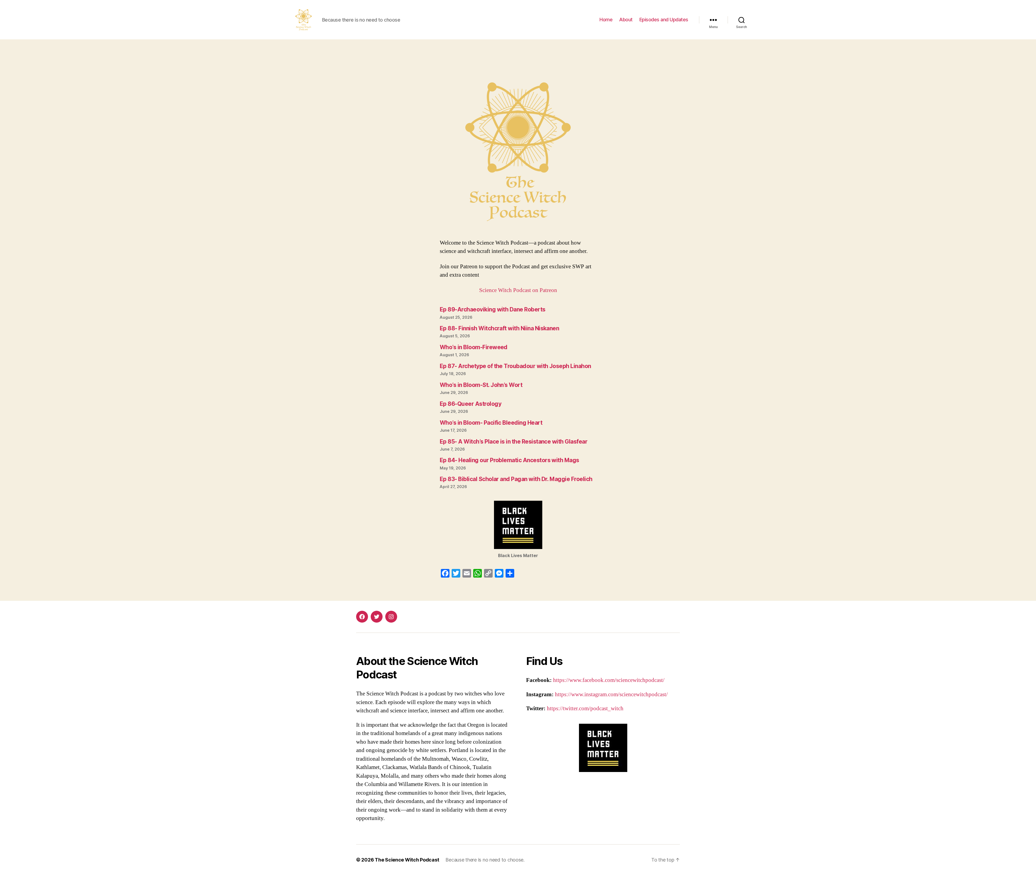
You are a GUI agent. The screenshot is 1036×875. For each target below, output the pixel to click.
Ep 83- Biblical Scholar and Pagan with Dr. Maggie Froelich (516, 479)
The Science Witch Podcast (407, 860)
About (626, 19)
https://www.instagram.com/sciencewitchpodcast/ (611, 694)
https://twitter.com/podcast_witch (585, 708)
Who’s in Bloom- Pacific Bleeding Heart (491, 422)
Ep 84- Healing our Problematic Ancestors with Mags (509, 460)
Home (605, 19)
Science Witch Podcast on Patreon (518, 290)
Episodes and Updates (663, 19)
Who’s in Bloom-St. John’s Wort (481, 385)
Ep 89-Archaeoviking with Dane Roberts (493, 309)
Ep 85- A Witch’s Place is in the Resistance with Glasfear (513, 441)
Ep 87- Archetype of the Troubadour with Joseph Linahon (515, 366)
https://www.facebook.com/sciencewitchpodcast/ (608, 680)
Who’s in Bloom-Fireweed (473, 347)
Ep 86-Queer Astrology (470, 403)
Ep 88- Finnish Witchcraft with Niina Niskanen (499, 328)
